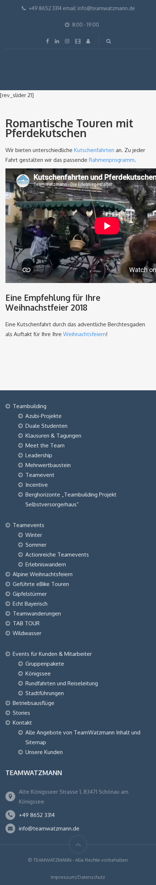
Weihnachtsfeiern (84, 334)
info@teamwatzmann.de (49, 828)
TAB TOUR (26, 623)
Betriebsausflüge (33, 702)
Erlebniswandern (45, 564)
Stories (21, 712)
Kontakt (22, 722)
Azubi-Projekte (43, 415)
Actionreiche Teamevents (57, 554)
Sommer (35, 544)
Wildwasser (27, 633)
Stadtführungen (44, 693)
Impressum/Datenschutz (78, 877)
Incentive (36, 484)
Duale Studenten (46, 425)
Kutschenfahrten (95, 150)
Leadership (38, 455)
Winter (33, 534)
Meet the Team (45, 445)
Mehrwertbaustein (48, 465)
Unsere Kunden (44, 752)
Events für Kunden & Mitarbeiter (52, 653)
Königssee (38, 673)
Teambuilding (29, 406)
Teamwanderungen (37, 613)
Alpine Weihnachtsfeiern (43, 574)
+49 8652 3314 (37, 815)
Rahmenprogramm (112, 159)
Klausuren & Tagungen (53, 435)
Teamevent (39, 474)
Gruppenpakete (44, 663)
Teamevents (28, 525)
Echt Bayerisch (30, 603)
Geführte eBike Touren (41, 584)
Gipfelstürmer (30, 593)
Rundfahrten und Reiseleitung (61, 683)
